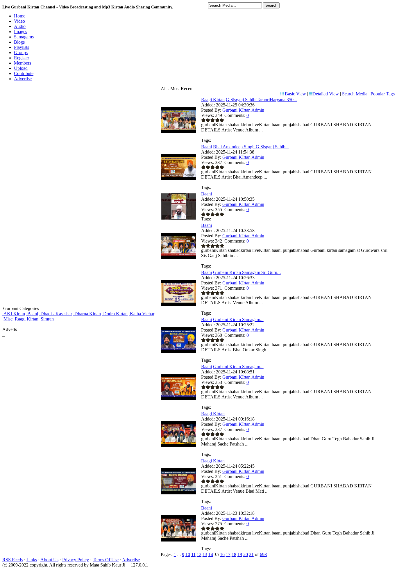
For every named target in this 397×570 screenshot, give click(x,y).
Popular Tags (383, 93)
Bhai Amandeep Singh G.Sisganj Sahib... (251, 146)
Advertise (131, 559)
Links (31, 559)
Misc (7, 318)
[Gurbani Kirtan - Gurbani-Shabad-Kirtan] (178, 217)
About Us (49, 559)
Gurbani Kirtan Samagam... (238, 319)
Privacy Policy (75, 559)
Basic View (295, 93)
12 (199, 554)
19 (239, 554)
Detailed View (325, 93)
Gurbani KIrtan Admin (243, 110)
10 (187, 554)
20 (245, 554)
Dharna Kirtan (87, 313)
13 (205, 554)
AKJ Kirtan (13, 313)
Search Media (354, 93)
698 (263, 554)
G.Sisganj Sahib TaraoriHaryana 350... (261, 99)
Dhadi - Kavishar (55, 313)
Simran (47, 318)
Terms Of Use (106, 559)
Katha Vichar (141, 313)
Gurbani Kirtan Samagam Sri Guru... (247, 272)
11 (193, 554)
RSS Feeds (12, 559)
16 (222, 554)
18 (234, 554)
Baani (32, 313)
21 (251, 554)
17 (228, 554)
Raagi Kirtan (26, 318)
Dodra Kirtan (115, 313)
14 (210, 554)
